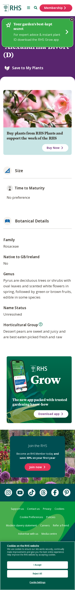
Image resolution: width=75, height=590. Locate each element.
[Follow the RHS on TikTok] (31, 492)
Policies (50, 517)
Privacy (47, 509)
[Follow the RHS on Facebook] (55, 492)
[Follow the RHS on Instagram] (8, 492)
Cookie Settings (37, 582)
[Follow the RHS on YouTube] (20, 492)
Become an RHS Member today (37, 456)
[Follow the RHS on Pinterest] (66, 492)
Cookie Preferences (31, 517)
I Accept (38, 565)
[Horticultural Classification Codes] (40, 324)
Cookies (59, 509)
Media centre (49, 534)
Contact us (33, 509)
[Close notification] (72, 19)
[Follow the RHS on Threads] (43, 492)
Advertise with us (28, 534)
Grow (45, 379)
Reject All (37, 573)
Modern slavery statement (21, 525)
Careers (45, 525)
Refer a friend (61, 525)
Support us (17, 509)
